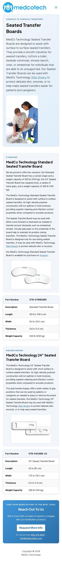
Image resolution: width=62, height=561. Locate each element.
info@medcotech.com (31, 538)
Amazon (44, 255)
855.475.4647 (38, 535)
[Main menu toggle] (56, 7)
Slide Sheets (38, 77)
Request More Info (31, 527)
